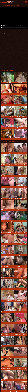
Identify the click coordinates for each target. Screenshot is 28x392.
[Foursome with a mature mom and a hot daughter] (7, 283)
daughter (4, 33)
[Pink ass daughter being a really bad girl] (7, 317)
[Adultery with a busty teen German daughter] (7, 351)
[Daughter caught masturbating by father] (20, 362)
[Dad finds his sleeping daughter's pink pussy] (7, 181)
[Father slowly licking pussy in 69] (7, 227)
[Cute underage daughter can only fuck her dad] (7, 147)
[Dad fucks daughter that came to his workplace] (20, 170)
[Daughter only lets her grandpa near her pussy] (7, 362)
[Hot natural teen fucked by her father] (20, 260)
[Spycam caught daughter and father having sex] (20, 215)
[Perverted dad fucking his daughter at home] (20, 351)
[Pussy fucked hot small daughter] (20, 272)
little (8, 33)
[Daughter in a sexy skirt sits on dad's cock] (7, 340)
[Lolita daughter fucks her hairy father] (7, 204)
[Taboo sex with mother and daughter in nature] (20, 283)
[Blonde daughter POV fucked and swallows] (20, 249)
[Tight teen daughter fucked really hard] (7, 238)
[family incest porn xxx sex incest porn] (26, 2)
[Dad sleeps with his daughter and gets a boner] (20, 238)
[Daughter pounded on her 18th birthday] (7, 159)
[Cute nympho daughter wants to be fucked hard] (7, 328)
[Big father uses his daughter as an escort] (20, 306)
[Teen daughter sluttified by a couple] (20, 147)
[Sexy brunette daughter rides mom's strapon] (7, 295)
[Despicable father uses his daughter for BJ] (20, 295)
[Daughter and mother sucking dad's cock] (20, 385)
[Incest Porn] (8, 2)
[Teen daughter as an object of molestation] (20, 181)
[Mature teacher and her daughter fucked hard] (20, 374)
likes (23, 31)
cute (11, 33)
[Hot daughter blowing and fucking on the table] (7, 272)
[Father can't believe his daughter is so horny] (20, 159)
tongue (16, 31)
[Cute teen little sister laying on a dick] (7, 249)
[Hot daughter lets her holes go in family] (20, 204)
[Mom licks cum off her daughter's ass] (7, 192)
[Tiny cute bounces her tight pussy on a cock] (7, 215)
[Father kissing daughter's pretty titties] (7, 260)
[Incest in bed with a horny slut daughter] (20, 340)
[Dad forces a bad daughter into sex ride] (7, 385)
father (20, 31)
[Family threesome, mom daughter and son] (20, 227)
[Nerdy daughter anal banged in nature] (7, 374)
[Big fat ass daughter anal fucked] (20, 328)
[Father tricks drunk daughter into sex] (7, 170)
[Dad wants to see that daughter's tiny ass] (20, 192)
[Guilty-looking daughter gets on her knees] (7, 306)
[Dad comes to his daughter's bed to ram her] (20, 317)
